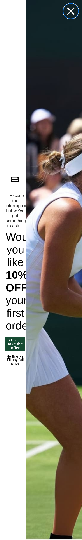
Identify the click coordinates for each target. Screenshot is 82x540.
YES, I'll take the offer (15, 344)
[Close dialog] (71, 11)
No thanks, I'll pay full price (15, 359)
